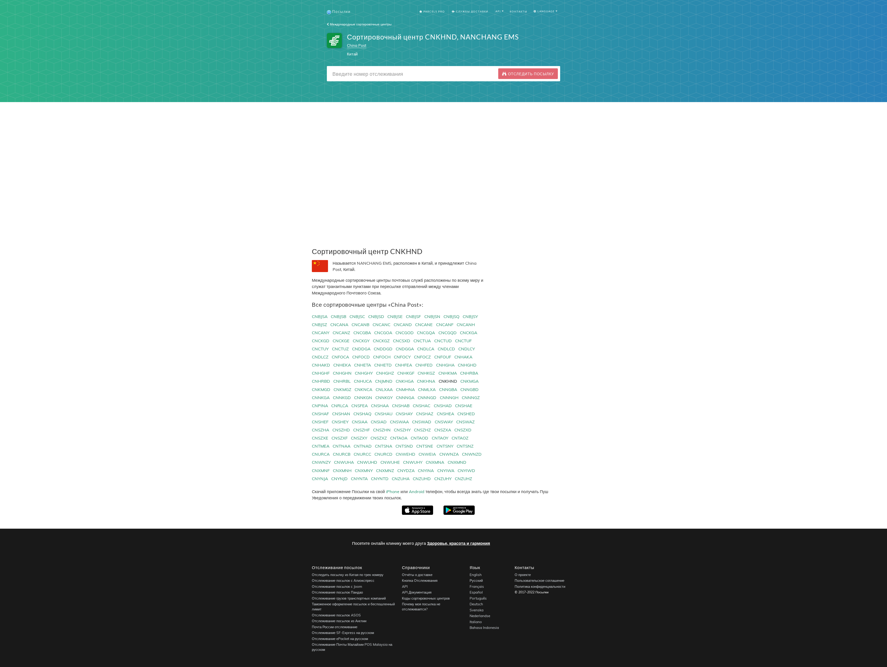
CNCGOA (383, 332)
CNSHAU (383, 413)
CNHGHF (321, 373)
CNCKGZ (381, 340)
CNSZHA (320, 430)
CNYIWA (445, 470)
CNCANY (320, 332)
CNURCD (383, 454)
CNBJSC (357, 316)
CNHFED (424, 365)
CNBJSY (470, 316)
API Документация (416, 592)
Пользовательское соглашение (539, 581)
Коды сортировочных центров (426, 598)
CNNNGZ (471, 397)
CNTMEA (320, 446)
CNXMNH (342, 470)
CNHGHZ (385, 373)
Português (478, 598)
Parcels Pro (433, 11)
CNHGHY (364, 373)
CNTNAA (341, 446)
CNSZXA (442, 430)
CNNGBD (469, 389)
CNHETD (383, 365)
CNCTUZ (340, 349)
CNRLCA (339, 405)
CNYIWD (466, 470)
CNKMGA (469, 381)
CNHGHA (445, 365)
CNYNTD (380, 478)
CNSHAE (463, 405)
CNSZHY (402, 430)
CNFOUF (442, 357)
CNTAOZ (460, 438)
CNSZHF (361, 430)
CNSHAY (404, 413)
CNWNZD (472, 454)
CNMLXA (427, 389)
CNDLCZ (320, 357)
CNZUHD (422, 478)
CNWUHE (390, 462)
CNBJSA (320, 316)
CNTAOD (419, 438)
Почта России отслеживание (334, 627)
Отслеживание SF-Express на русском (343, 633)
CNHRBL (342, 381)
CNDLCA (425, 349)
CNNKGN (363, 397)
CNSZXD (462, 430)
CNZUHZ (463, 478)
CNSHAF (320, 413)
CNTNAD (363, 446)
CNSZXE (320, 438)
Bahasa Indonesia (484, 628)
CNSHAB (401, 405)
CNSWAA (399, 421)
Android (416, 491)
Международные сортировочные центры (360, 24)
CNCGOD (404, 332)
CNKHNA (426, 381)
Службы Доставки (471, 11)
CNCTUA (422, 340)
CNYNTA (359, 478)
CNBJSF (413, 316)
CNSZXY (359, 438)
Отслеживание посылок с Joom (337, 586)
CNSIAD (379, 421)
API (405, 586)
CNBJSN (432, 316)
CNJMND (383, 381)
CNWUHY (412, 462)
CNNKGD (342, 397)
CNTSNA (383, 446)
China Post (356, 45)
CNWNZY (321, 462)
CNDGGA (405, 349)
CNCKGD (320, 340)
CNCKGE (341, 340)
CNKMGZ (342, 389)
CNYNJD (339, 478)
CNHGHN (342, 373)
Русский (476, 581)
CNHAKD (321, 365)
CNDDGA (361, 349)
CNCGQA (426, 332)
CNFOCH (382, 357)
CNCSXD (401, 340)
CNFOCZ (422, 357)
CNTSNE (424, 446)
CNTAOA (398, 438)
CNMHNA (405, 389)
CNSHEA (445, 413)
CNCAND (403, 324)
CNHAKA (463, 357)
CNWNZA (449, 454)
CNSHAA (380, 405)
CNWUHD (367, 462)
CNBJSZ (319, 324)
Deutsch (476, 604)
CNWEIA (427, 454)
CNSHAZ (424, 413)
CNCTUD (443, 340)
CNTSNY (445, 446)
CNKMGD (321, 389)
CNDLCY (466, 349)
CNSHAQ (362, 413)
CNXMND (457, 462)
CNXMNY (364, 470)
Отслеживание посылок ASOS (336, 615)
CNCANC (381, 324)
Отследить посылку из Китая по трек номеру (347, 575)
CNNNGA (405, 397)
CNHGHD (467, 365)
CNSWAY (444, 421)
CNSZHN (382, 430)
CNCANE (424, 324)
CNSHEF (320, 421)
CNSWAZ (465, 421)
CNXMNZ (385, 470)
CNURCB (341, 454)
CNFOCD (361, 357)
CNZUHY (443, 478)
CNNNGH (449, 397)
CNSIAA (360, 421)
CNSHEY (340, 421)
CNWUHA (344, 462)
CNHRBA (469, 373)
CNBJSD (376, 316)
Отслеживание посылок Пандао (337, 592)
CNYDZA (406, 470)
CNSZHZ (422, 430)
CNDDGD (383, 349)
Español (476, 592)
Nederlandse (480, 616)
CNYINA (426, 470)
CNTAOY (440, 438)
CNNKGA (321, 397)
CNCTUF (463, 340)
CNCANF (444, 324)
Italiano (476, 622)
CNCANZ (341, 332)
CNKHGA (405, 381)
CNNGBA (448, 389)
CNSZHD (341, 430)
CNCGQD (447, 332)
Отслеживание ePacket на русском (340, 639)
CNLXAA (384, 389)
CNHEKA (342, 365)
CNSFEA (359, 405)
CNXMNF (321, 470)
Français (477, 586)
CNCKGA (468, 332)
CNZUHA (401, 478)
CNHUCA (363, 381)
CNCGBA (362, 332)
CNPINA (320, 405)
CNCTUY (320, 349)
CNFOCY (402, 357)
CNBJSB (338, 316)
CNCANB (360, 324)
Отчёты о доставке (417, 575)
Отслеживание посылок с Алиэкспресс (343, 581)
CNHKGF (405, 373)
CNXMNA (435, 462)
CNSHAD (443, 405)
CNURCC (362, 454)
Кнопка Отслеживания (419, 581)
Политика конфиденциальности (540, 586)
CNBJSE (395, 316)
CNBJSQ (451, 316)
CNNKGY (384, 397)
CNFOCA (340, 357)
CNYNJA (320, 478)
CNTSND (404, 446)
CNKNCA (363, 389)
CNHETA (362, 365)
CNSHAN (341, 413)
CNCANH (466, 324)
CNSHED (466, 413)
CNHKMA (447, 373)
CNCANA (339, 324)
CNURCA (321, 454)
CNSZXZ (379, 438)
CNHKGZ (426, 373)
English (476, 575)
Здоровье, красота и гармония (458, 543)
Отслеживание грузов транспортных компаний (349, 598)
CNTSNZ (465, 446)
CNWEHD (405, 454)
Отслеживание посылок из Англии (339, 621)
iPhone (392, 491)
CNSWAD (421, 421)
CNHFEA (403, 365)
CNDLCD (446, 349)
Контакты (518, 11)
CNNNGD (427, 397)
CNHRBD (321, 381)
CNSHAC (421, 405)
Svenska (476, 610)
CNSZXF (339, 438)
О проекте (523, 575)
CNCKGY (361, 340)
